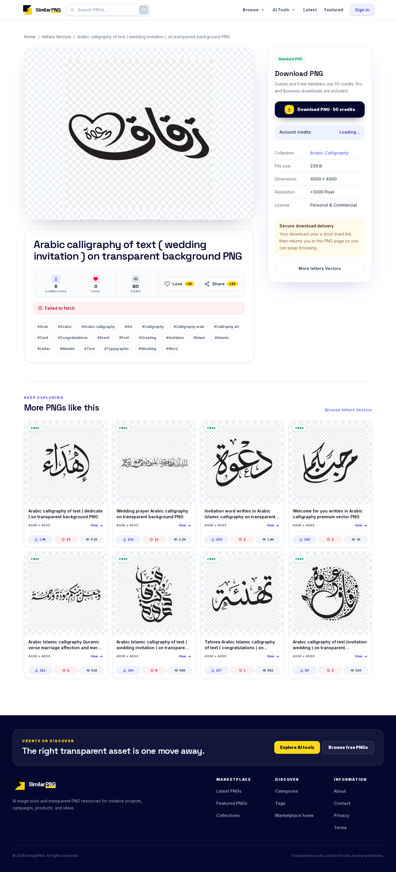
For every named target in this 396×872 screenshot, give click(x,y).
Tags (280, 803)
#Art (128, 326)
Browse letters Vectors (348, 409)
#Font (124, 337)
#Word (172, 348)
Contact (342, 803)
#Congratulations (73, 337)
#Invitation (175, 337)
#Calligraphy (153, 326)
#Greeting (147, 337)
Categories (286, 791)
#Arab (42, 326)
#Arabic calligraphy (98, 326)
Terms (340, 827)
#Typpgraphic (116, 348)
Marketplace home (294, 815)
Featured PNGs (231, 803)
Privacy (341, 815)
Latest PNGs (228, 791)
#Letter (43, 348)
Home (30, 36)
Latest (310, 9)
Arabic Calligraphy (329, 152)
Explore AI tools (297, 747)
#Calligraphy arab (189, 326)
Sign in (362, 9)
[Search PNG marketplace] (143, 9)
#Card (42, 337)
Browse (251, 9)
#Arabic (65, 326)
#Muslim (67, 348)
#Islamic (222, 337)
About (340, 791)
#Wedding (147, 348)
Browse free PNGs (348, 747)
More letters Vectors (320, 268)
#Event (103, 337)
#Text (89, 348)
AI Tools (281, 9)
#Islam (199, 337)
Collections (228, 815)
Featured (333, 9)
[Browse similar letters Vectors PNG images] (98, 430)
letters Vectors (56, 36)
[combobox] (107, 10)
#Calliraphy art (226, 326)
